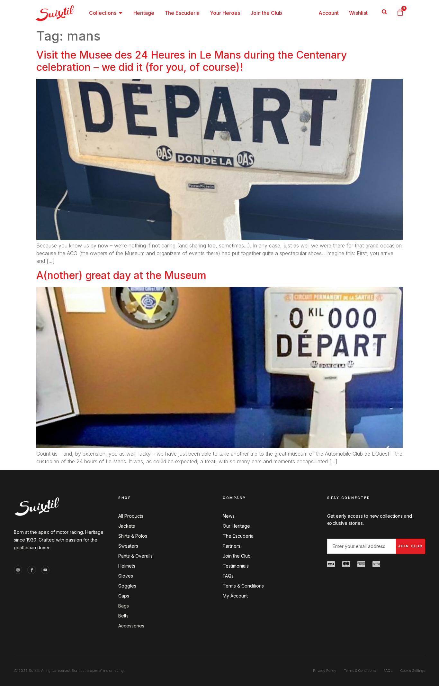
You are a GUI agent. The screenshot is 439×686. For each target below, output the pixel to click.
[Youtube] (45, 570)
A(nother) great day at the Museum (121, 275)
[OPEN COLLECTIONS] (120, 13)
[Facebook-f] (31, 570)
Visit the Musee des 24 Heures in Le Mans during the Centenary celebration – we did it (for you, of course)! (191, 61)
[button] (384, 11)
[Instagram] (18, 570)
